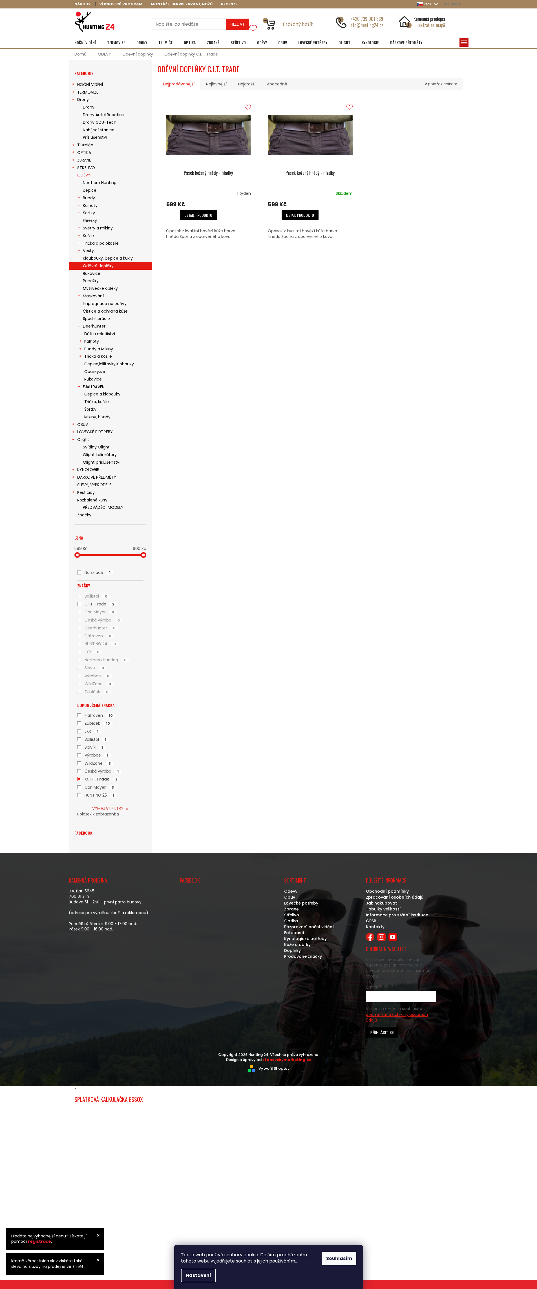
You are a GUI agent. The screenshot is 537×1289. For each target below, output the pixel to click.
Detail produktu (198, 215)
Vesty (88, 250)
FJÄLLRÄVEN (94, 387)
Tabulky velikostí (383, 909)
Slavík (94, 668)
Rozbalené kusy (92, 500)
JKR (92, 652)
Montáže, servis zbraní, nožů (182, 4)
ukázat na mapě (431, 25)
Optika (291, 921)
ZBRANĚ (84, 160)
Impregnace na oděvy (105, 303)
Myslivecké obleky (100, 288)
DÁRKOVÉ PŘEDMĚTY (96, 477)
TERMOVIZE (87, 92)
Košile (88, 235)
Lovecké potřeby (301, 903)
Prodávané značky (303, 956)
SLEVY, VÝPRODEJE (94, 485)
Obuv (289, 897)
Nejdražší (246, 84)
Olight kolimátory (100, 454)
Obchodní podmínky (387, 891)
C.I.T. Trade (99, 604)
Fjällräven (98, 636)
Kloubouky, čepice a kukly (108, 258)
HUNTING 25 (99, 795)
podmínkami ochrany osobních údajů (397, 1017)
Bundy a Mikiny (98, 349)
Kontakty (375, 927)
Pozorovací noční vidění (309, 927)
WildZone (98, 684)
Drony (83, 99)
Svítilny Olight (96, 447)
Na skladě (98, 572)
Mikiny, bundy (97, 417)
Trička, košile (96, 401)
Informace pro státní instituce (397, 915)
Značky (84, 515)
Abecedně (277, 84)
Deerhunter (94, 326)
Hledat (238, 24)
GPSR (371, 921)
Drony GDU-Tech (99, 122)
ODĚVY (83, 175)
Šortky (89, 213)
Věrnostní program (120, 4)
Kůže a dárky (297, 944)
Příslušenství (95, 137)
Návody (82, 4)
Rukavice (91, 273)
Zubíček (97, 692)
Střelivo (291, 915)
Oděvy (290, 891)
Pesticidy (86, 492)
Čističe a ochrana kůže (105, 311)
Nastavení (198, 1275)
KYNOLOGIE (88, 469)
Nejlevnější (216, 84)
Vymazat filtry (107, 808)
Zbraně (291, 909)
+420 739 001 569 (366, 19)
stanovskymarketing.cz (286, 1059)
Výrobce (97, 676)
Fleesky (90, 220)
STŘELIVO (86, 168)
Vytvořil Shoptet (273, 1068)
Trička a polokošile (101, 243)
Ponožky (91, 281)
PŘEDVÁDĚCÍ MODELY (103, 507)
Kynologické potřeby (305, 938)
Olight (83, 439)
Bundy (89, 198)
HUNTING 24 (100, 644)
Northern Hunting (99, 182)
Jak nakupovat (381, 903)
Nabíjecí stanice (98, 130)
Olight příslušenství (101, 462)
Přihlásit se (382, 1032)
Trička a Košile (98, 356)
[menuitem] (85, 42)
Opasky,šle (94, 371)
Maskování (93, 296)
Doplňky (292, 950)
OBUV (82, 424)
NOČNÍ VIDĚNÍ (90, 84)
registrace (39, 1241)
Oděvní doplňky (98, 266)
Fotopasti (294, 933)
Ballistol (96, 596)
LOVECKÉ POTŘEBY (95, 432)
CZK (428, 4)
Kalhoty (90, 205)
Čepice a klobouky (102, 394)
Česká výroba (102, 620)
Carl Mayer (99, 612)
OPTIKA (84, 152)
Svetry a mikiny (98, 228)
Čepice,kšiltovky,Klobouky (109, 364)
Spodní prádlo (96, 318)
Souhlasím (339, 1258)
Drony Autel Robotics (103, 115)
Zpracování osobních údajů (394, 897)
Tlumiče (85, 145)
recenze (229, 4)
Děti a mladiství (99, 334)
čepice (89, 190)
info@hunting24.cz (366, 25)
